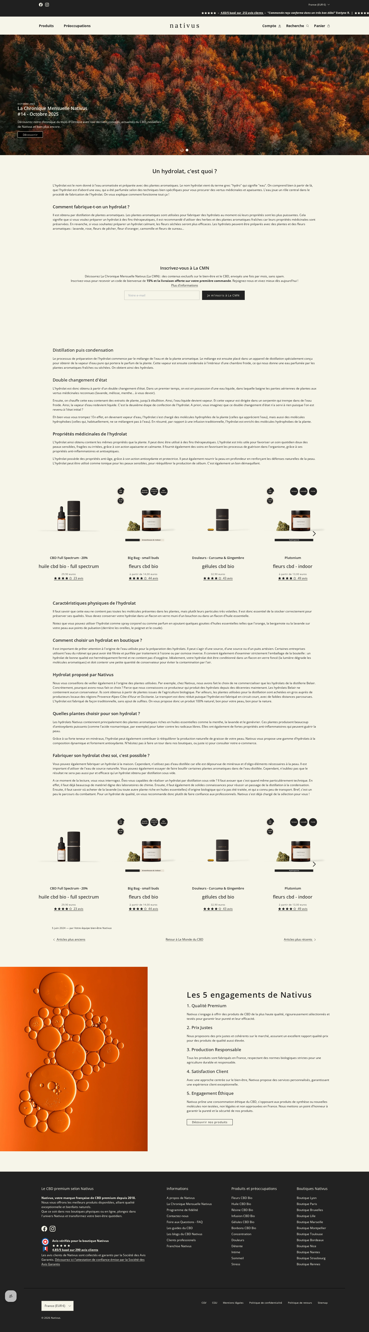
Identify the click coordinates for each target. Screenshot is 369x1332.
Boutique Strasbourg (311, 1258)
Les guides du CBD (180, 1228)
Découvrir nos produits (209, 1122)
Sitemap (323, 1302)
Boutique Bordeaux (310, 1240)
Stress (235, 1264)
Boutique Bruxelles (310, 1210)
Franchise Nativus (179, 1246)
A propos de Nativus (181, 1198)
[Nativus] (184, 25)
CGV (204, 1302)
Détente (237, 1246)
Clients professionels (181, 1240)
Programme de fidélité (182, 1210)
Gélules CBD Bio (242, 1222)
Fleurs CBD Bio (241, 1198)
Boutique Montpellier (311, 1228)
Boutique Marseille (310, 1222)
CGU (214, 1302)
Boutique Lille (306, 1216)
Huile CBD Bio (241, 1204)
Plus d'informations (184, 285)
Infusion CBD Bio (243, 1216)
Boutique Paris (307, 1204)
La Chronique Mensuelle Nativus (189, 1204)
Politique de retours (300, 1302)
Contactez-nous (178, 1216)
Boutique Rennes (308, 1264)
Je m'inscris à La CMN (223, 295)
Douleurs (237, 1240)
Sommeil (237, 1258)
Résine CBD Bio (242, 1210)
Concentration (241, 1234)
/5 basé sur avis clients (212, 13)
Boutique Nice (306, 1246)
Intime (235, 1252)
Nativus (55, 1317)
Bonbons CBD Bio (243, 1228)
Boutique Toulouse (310, 1234)
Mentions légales (233, 1302)
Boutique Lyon (307, 1198)
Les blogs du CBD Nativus (184, 1234)
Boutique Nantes (308, 1252)
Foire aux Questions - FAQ (185, 1222)
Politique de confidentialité (265, 1302)
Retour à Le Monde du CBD (184, 939)
